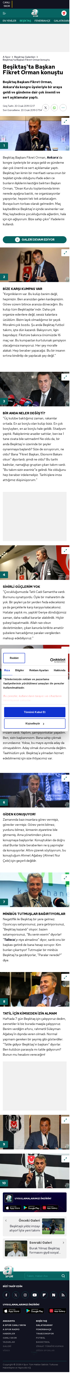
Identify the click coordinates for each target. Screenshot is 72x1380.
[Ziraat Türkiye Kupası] (64, 13)
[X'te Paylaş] (45, 107)
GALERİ (7, 1346)
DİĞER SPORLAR (45, 1350)
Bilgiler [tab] (19, 670)
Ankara (52, 157)
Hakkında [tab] (59, 670)
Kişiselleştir (33, 723)
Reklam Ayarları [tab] (39, 670)
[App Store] (13, 1207)
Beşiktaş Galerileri (24, 56)
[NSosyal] (53, 1295)
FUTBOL (40, 1337)
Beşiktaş (25, 20)
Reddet (14, 657)
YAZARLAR (9, 1342)
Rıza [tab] (7, 670)
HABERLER (9, 1333)
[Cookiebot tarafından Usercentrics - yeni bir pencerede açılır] (50, 660)
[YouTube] (34, 1295)
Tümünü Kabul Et (35, 712)
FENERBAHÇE (43, 1329)
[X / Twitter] (15, 1295)
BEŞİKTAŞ (41, 1321)
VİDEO (6, 1350)
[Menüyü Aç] (4, 13)
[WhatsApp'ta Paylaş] (54, 107)
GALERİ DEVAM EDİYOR (38, 239)
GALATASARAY (44, 1325)
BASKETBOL (43, 1342)
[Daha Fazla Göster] (63, 107)
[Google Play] (31, 1207)
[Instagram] (25, 1295)
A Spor (6, 56)
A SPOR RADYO (11, 1329)
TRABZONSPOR (45, 1333)
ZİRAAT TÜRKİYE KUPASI (50, 1346)
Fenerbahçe (42, 20)
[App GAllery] (50, 1207)
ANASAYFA (9, 1321)
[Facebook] (6, 1295)
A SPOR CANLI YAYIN (14, 1325)
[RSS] (63, 1295)
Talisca (9, 940)
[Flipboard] (44, 1295)
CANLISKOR (6, 4)
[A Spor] (34, 13)
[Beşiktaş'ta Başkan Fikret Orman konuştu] (34, 133)
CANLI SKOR (10, 1337)
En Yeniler (9, 20)
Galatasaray (62, 20)
